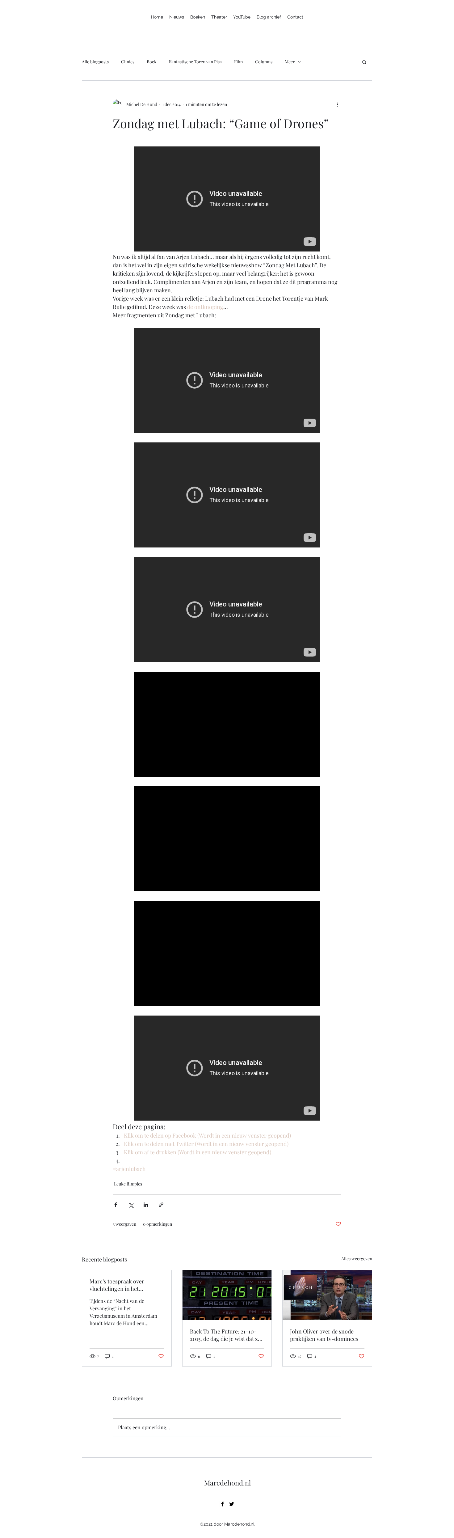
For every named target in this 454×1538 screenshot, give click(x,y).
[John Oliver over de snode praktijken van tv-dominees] (327, 1295)
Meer (290, 62)
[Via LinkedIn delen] (146, 1205)
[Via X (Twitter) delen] (131, 1205)
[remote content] (227, 199)
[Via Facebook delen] (116, 1205)
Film (238, 62)
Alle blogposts (95, 62)
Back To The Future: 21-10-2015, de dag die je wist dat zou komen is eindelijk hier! (227, 1335)
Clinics (127, 62)
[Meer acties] (337, 104)
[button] (364, 61)
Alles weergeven (356, 1258)
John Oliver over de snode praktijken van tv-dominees (324, 1335)
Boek (152, 62)
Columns (263, 62)
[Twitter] (232, 1504)
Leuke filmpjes (128, 1184)
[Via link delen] (161, 1205)
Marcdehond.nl (227, 1482)
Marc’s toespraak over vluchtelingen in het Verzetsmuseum (117, 1285)
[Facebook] (222, 1504)
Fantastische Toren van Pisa (195, 62)
